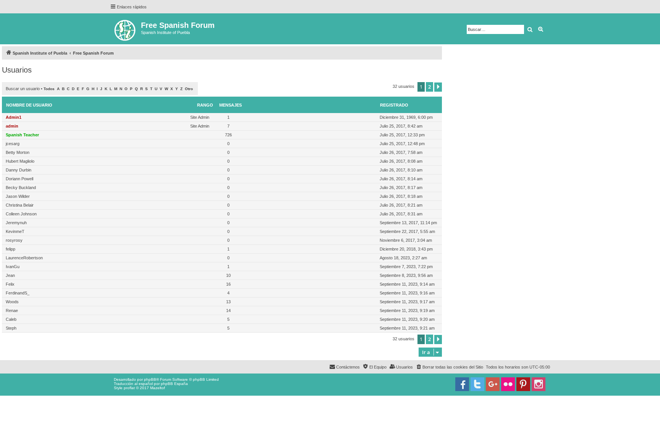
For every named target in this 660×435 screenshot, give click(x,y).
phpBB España (174, 384)
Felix (10, 284)
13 (228, 301)
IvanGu (12, 266)
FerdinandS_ (17, 293)
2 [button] (429, 86)
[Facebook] (462, 384)
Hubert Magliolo (20, 161)
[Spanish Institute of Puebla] (125, 28)
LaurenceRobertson (24, 258)
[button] (438, 87)
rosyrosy (14, 240)
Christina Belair (20, 205)
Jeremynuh (16, 222)
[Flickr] (508, 384)
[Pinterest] (523, 384)
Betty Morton (17, 152)
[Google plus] (493, 384)
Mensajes (230, 105)
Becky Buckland (21, 187)
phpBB (150, 379)
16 (228, 284)
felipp (10, 249)
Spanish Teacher (22, 135)
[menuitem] (449, 367)
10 (228, 275)
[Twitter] (477, 384)
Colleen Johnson (21, 214)
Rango (205, 105)
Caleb (11, 319)
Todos (49, 89)
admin (12, 126)
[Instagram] (538, 384)
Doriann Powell (19, 178)
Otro (189, 89)
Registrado (394, 105)
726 (228, 135)
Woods (12, 301)
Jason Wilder (18, 196)
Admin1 (13, 117)
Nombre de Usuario (29, 105)
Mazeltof (157, 388)
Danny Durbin (18, 170)
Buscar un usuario (23, 88)
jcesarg (12, 143)
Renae (12, 310)
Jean (10, 275)
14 (228, 310)
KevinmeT (15, 231)
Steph (11, 328)
